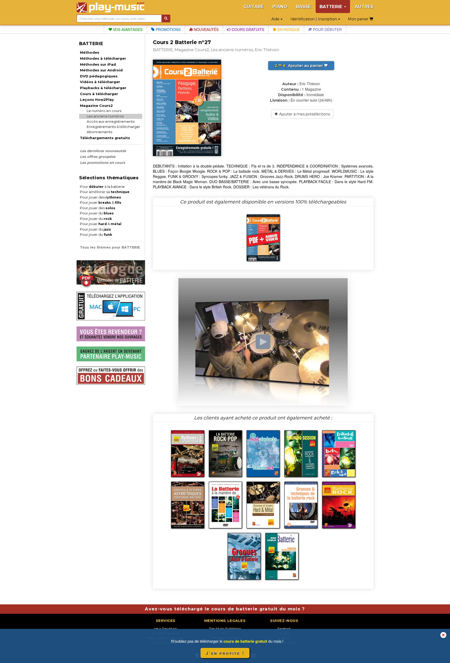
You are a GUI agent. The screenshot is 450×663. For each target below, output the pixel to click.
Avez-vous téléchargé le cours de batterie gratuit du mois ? (225, 608)
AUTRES (364, 6)
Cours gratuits (247, 29)
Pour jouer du (97, 213)
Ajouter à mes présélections (304, 114)
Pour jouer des (100, 197)
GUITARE (253, 6)
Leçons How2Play (97, 99)
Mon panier (359, 19)
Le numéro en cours (104, 111)
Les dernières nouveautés (103, 151)
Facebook (284, 628)
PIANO (279, 6)
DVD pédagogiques (98, 76)
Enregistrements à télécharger (113, 127)
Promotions (167, 29)
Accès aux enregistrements (111, 121)
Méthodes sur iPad (98, 64)
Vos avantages (127, 29)
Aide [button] (275, 19)
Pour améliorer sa (104, 192)
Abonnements (99, 132)
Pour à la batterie (102, 187)
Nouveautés (205, 29)
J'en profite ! (225, 653)
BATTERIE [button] (331, 6)
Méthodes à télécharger (103, 58)
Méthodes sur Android (101, 70)
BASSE (303, 6)
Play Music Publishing (225, 628)
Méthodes (89, 52)
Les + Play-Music (165, 628)
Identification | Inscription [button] (314, 19)
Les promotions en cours (102, 162)
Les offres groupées (97, 156)
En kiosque (288, 29)
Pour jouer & (100, 203)
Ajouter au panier (299, 65)
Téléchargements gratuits (105, 138)
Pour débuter (327, 29)
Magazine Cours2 (96, 105)
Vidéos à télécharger (100, 82)
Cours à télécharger (99, 94)
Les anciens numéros (105, 116)
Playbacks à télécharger (103, 88)
